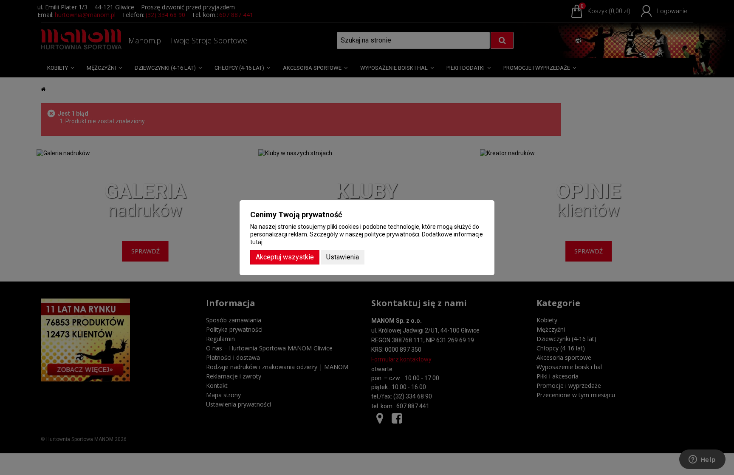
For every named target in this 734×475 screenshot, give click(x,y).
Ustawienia (342, 257)
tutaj (256, 242)
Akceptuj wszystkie (285, 257)
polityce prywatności (391, 234)
